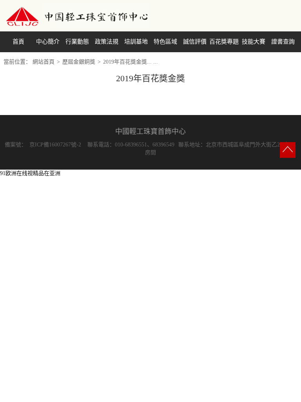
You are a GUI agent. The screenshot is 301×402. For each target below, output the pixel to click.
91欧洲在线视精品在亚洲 (30, 173)
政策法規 (106, 41)
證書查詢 (283, 41)
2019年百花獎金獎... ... (130, 62)
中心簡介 (48, 41)
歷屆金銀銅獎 (78, 62)
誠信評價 (195, 41)
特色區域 (165, 41)
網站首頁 (43, 62)
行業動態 (77, 41)
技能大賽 (253, 41)
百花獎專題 (224, 41)
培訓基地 (136, 41)
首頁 (18, 41)
